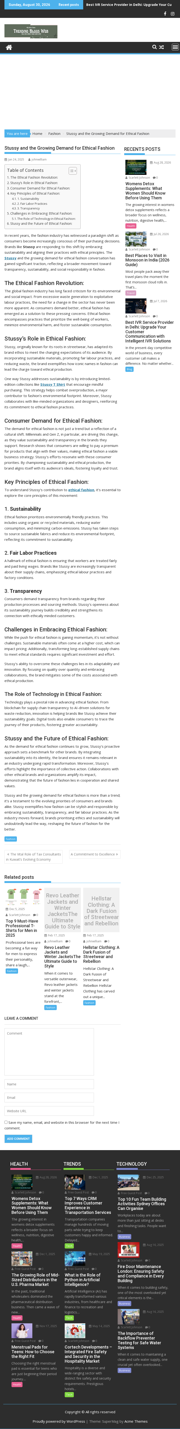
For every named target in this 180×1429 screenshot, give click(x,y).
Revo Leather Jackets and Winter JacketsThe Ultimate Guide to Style (62, 911)
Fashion (10, 839)
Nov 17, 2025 (48, 1326)
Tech (69, 1246)
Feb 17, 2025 (56, 935)
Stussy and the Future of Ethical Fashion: (41, 223)
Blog (129, 369)
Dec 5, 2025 (17, 909)
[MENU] (175, 47)
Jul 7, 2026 (160, 301)
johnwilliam (39, 159)
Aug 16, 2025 (155, 1245)
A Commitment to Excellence (93, 854)
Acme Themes (136, 1421)
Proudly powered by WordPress (59, 1421)
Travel (131, 293)
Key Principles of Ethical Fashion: (35, 193)
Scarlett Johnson (19, 915)
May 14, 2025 (101, 1326)
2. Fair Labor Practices (32, 203)
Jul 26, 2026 (161, 234)
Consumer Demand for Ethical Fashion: (40, 188)
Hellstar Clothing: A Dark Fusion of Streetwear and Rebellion (101, 911)
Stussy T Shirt (52, 384)
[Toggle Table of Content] (70, 171)
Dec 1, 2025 (47, 1254)
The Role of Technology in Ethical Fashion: (46, 219)
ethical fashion (81, 489)
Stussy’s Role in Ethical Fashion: (34, 183)
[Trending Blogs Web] (9, 47)
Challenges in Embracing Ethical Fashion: (41, 213)
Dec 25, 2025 (155, 1177)
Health (131, 226)
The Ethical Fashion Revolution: (34, 177)
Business (124, 1236)
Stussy (10, 258)
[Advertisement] (90, 90)
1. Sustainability (28, 199)
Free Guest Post (25, 1269)
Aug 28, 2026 (162, 163)
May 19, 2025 (101, 1254)
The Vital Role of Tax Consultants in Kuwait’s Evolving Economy (33, 857)
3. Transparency (28, 208)
